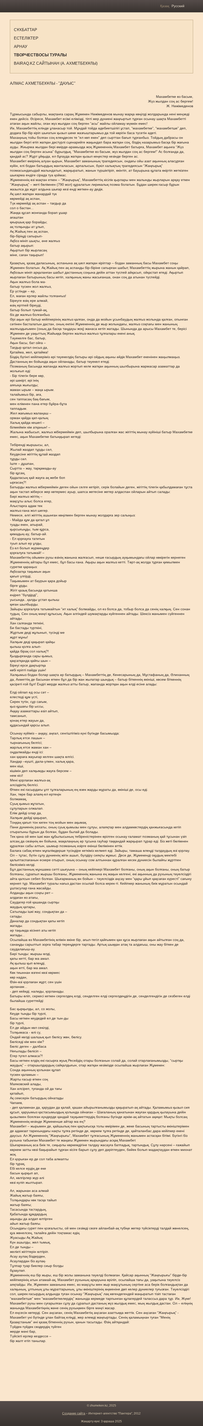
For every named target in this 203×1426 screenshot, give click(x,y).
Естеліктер (26, 38)
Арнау (20, 46)
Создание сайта (73, 1413)
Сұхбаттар (25, 30)
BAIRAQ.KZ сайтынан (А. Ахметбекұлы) (56, 63)
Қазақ (164, 6)
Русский (178, 6)
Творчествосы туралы (40, 55)
